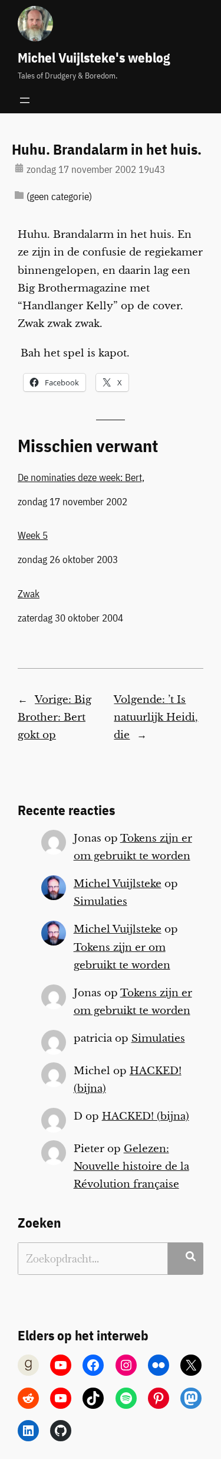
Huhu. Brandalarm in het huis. (107, 149)
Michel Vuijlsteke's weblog (94, 57)
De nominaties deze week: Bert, (81, 477)
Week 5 (33, 535)
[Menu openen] (25, 100)
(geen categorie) (59, 196)
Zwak (28, 594)
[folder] (19, 195)
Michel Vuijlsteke (117, 884)
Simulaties (100, 901)
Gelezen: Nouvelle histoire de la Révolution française (131, 1166)
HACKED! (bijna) (145, 1116)
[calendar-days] (19, 168)
